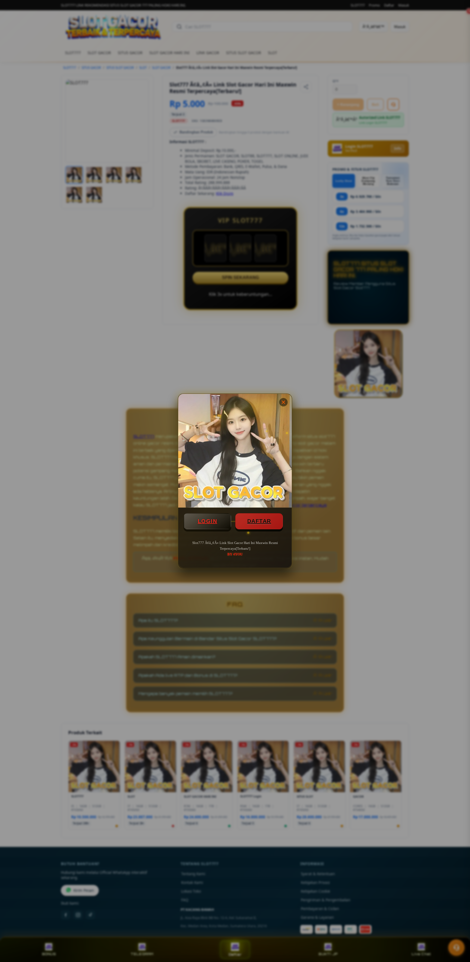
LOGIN (207, 521)
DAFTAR (259, 521)
